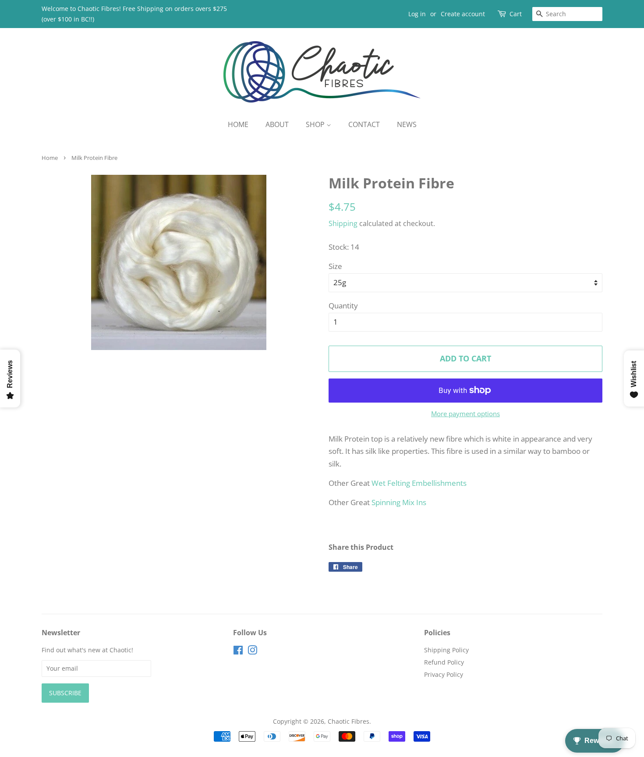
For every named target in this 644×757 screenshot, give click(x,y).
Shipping (343, 223)
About (277, 124)
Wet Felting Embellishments (419, 483)
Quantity (343, 306)
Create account (463, 14)
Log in (417, 14)
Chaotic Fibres (348, 721)
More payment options (465, 413)
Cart (516, 14)
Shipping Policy (446, 650)
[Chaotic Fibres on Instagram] (252, 651)
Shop (316, 124)
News (407, 124)
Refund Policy (444, 662)
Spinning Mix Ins (399, 502)
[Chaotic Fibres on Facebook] (238, 651)
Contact (364, 124)
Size (335, 266)
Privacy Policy (443, 674)
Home (238, 124)
